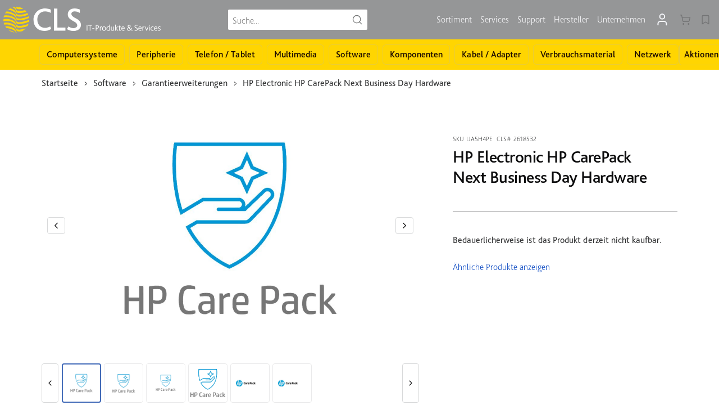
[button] (56, 225)
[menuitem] (454, 19)
